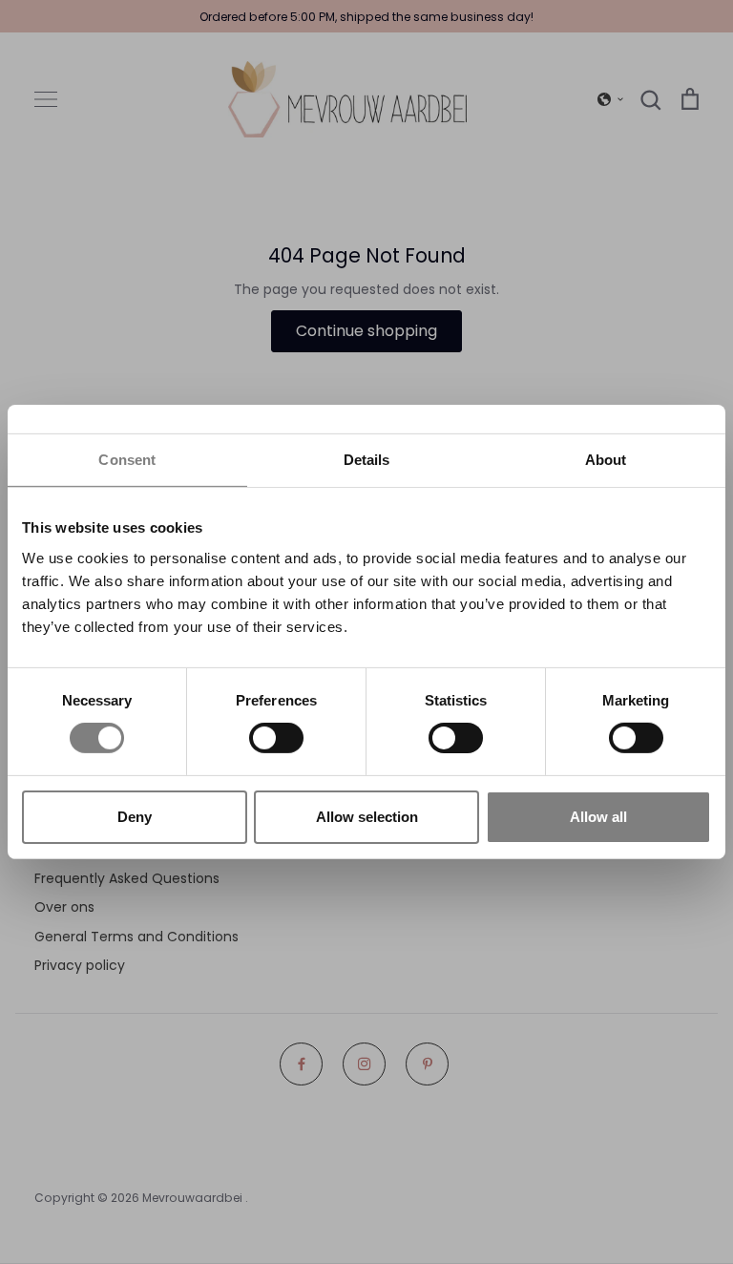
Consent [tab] (127, 460)
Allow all (598, 817)
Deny (134, 817)
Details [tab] (367, 460)
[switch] (276, 738)
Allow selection (367, 817)
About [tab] (606, 460)
